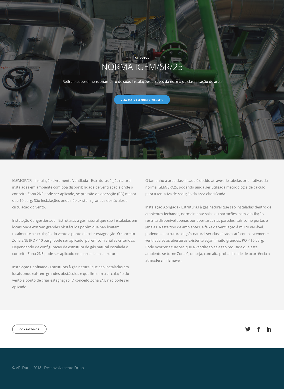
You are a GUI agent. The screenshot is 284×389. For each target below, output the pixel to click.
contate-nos (29, 329)
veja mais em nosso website (142, 99)
